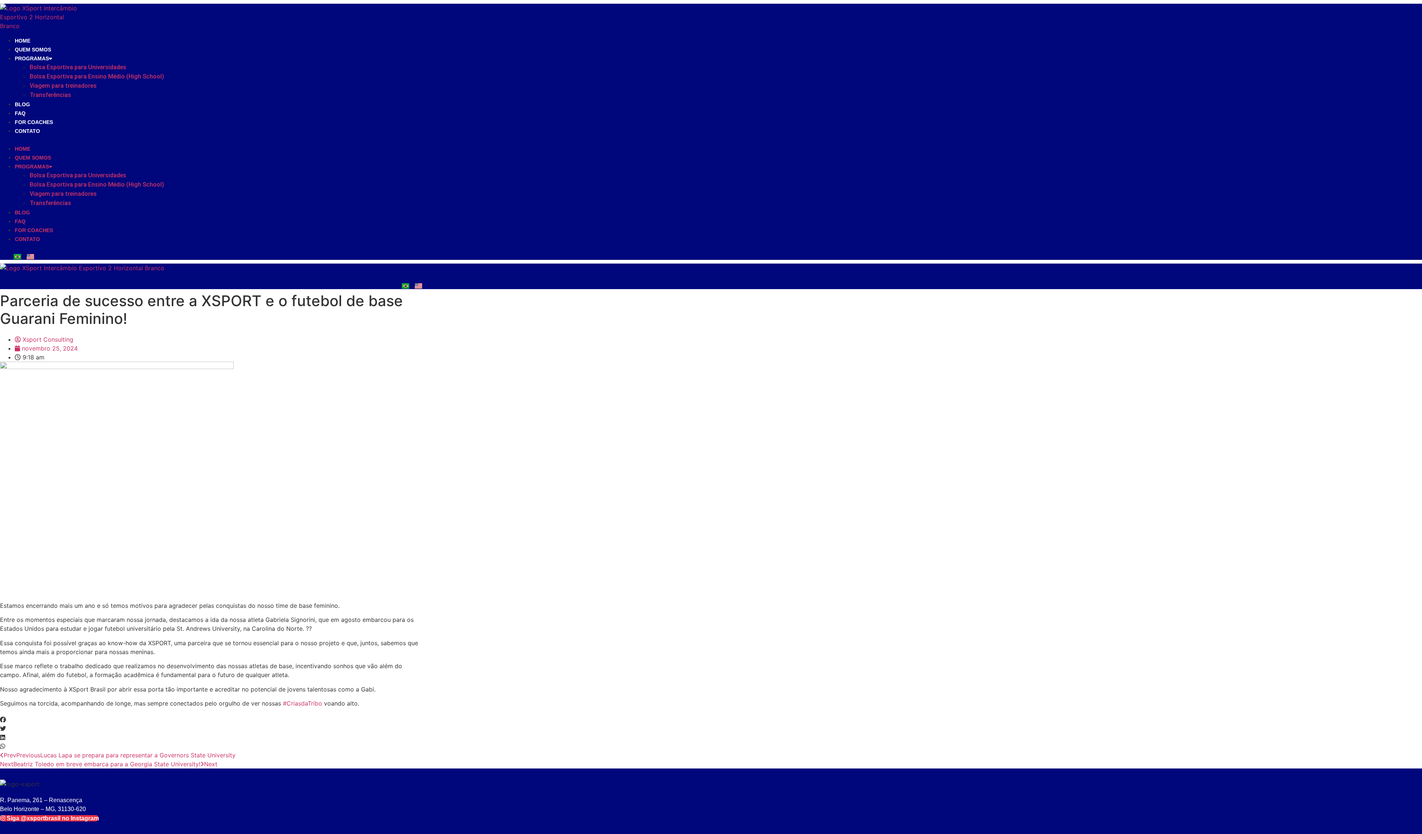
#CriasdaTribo (302, 703)
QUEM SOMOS (33, 50)
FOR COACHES (34, 122)
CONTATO (27, 131)
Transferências (50, 94)
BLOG (22, 104)
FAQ (20, 113)
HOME (22, 41)
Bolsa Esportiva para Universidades (78, 67)
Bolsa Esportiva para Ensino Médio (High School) (97, 76)
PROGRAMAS (32, 58)
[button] (145, 139)
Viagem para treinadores (63, 85)
